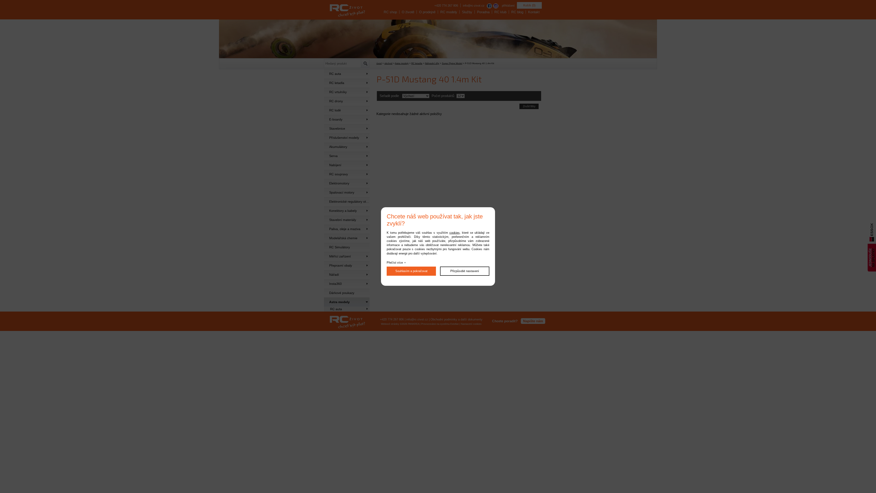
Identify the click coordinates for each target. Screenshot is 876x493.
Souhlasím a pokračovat (411, 271)
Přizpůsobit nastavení (464, 271)
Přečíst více (395, 262)
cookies (454, 232)
